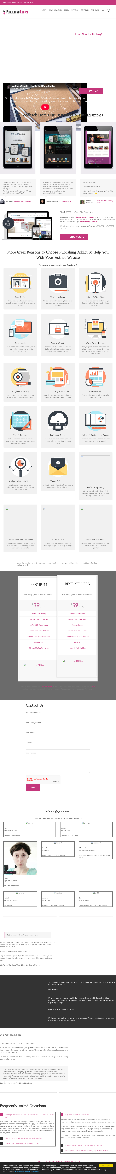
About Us (59, 1161)
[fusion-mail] (111, 829)
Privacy (77, 1161)
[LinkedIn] (112, 3)
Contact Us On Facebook (45, 1161)
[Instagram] (101, 3)
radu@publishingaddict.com (23, 2)
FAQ (93, 687)
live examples (47, 687)
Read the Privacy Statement (27, 1171)
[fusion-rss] (51, 829)
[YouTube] (97, 3)
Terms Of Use (68, 1161)
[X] (93, 3)
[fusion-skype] (55, 829)
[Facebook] (90, 3)
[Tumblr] (108, 3)
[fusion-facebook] (111, 849)
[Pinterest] (104, 3)
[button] (108, 10)
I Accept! (106, 1165)
